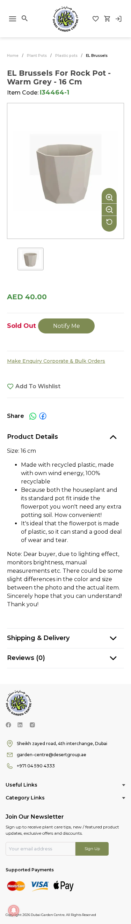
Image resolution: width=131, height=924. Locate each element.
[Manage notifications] (13, 910)
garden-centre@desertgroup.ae (51, 754)
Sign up (92, 848)
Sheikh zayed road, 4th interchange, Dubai (62, 743)
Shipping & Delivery (38, 638)
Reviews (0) (26, 658)
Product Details (32, 437)
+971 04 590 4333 (36, 765)
